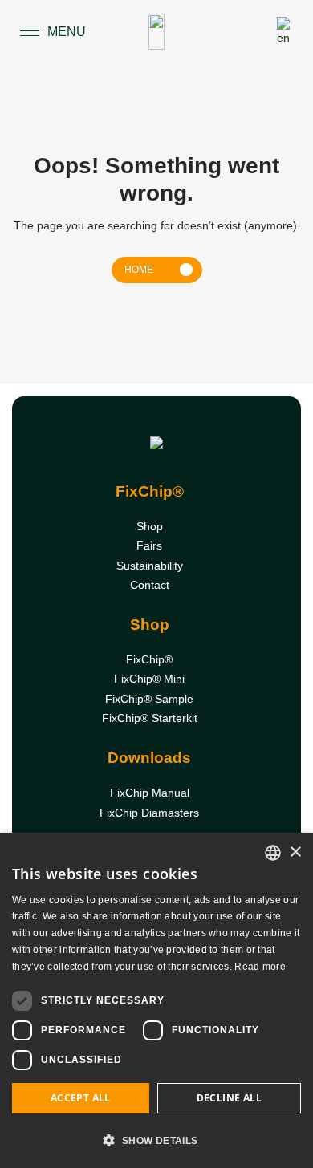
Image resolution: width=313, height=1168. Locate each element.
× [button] (295, 852)
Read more (260, 966)
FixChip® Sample (149, 698)
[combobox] (273, 853)
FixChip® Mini (149, 678)
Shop (149, 526)
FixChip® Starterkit (149, 718)
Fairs (149, 545)
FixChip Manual (149, 792)
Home (138, 269)
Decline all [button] (229, 1098)
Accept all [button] (81, 1098)
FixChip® (149, 659)
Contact (149, 584)
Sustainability (149, 565)
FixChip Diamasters (149, 812)
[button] (156, 1140)
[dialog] (156, 1000)
